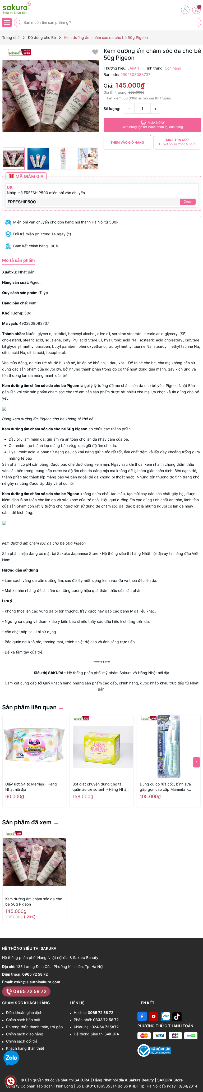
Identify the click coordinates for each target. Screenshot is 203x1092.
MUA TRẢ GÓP (177, 142)
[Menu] (7, 22)
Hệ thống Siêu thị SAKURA (96, 1034)
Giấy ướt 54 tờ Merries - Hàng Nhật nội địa (31, 787)
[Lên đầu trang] (197, 1079)
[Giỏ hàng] (196, 10)
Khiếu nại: (96, 1027)
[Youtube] (153, 1016)
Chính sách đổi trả (21, 1041)
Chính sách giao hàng (24, 1034)
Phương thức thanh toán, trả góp (34, 1027)
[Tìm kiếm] (19, 22)
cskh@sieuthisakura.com (37, 982)
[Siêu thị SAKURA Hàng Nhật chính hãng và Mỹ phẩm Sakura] (20, 8)
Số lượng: (112, 108)
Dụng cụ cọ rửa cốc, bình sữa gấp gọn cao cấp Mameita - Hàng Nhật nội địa (165, 787)
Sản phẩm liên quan (29, 707)
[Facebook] (142, 1016)
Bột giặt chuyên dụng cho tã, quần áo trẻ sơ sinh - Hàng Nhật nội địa (100, 787)
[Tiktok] (177, 1016)
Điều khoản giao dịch (24, 1012)
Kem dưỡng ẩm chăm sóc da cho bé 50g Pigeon (33, 901)
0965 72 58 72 (35, 974)
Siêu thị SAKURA (48, 672)
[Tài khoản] (185, 10)
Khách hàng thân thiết (25, 1048)
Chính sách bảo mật (23, 1019)
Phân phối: (96, 1019)
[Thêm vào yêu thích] (95, 51)
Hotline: (93, 1012)
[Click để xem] (51, 96)
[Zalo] (165, 1016)
